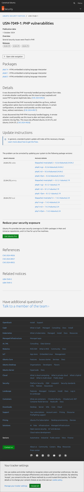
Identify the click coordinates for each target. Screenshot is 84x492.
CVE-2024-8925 (38, 98)
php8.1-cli (39, 189)
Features (33, 359)
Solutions (6, 425)
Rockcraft (54, 402)
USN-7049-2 (7, 279)
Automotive (34, 438)
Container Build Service (39, 402)
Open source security (38, 429)
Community (55, 349)
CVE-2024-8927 (30, 110)
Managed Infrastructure (60, 425)
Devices (73, 420)
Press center (35, 450)
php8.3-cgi (39, 167)
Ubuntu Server (8, 370)
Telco (64, 438)
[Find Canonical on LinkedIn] (43, 456)
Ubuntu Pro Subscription (39, 420)
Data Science (45, 344)
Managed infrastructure (12, 338)
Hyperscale (34, 370)
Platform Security (37, 383)
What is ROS (44, 349)
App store (34, 354)
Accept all (35, 486)
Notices (39, 386)
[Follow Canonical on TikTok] (60, 456)
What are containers (38, 399)
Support (40, 322)
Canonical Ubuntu (8, 3)
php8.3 (5, 77)
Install (32, 322)
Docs (64, 328)
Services (56, 359)
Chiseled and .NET (70, 399)
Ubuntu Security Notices (14, 16)
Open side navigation (14, 57)
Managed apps (35, 338)
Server (41, 407)
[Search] (74, 3)
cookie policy (57, 480)
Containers (7, 399)
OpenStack (7, 322)
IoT (4, 354)
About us (33, 447)
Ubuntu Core (8, 359)
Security (6, 383)
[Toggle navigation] (80, 8)
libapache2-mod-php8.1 (44, 180)
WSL (47, 407)
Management (60, 354)
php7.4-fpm (39, 211)
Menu (80, 3)
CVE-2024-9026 (24, 122)
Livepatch (55, 383)
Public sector (55, 438)
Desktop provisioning (59, 420)
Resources (74, 333)
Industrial (44, 438)
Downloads (7, 407)
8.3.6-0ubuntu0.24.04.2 (64, 163)
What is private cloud (59, 375)
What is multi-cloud (43, 378)
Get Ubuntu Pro (10, 236)
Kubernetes (7, 333)
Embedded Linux (46, 354)
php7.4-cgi (39, 202)
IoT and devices (54, 429)
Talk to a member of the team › (26, 306)
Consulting (56, 328)
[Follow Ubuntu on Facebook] (37, 456)
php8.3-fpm (39, 176)
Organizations (35, 365)
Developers (47, 365)
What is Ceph (35, 328)
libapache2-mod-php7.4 (44, 198)
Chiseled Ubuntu (54, 399)
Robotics (6, 349)
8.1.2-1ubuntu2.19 (62, 180)
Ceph (5, 328)
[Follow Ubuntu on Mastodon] (32, 456)
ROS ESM (33, 349)
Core (53, 407)
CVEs (32, 386)
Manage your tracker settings (15, 486)
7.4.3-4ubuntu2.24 (62, 198)
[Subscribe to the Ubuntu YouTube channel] (54, 456)
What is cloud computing (39, 375)
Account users (51, 412)
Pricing (62, 412)
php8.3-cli (39, 172)
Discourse (70, 412)
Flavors (57, 365)
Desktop (33, 407)
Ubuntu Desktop (9, 365)
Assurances (48, 386)
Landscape (7, 391)
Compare (52, 391)
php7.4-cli (39, 207)
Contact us (8, 447)
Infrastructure (44, 425)
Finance (70, 438)
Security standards (68, 383)
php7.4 (5, 69)
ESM (47, 383)
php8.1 (5, 73)
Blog (59, 447)
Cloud (5, 375)
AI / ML (5, 344)
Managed (46, 328)
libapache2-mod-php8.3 (44, 163)
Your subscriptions (37, 412)
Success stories (45, 359)
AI (31, 425)
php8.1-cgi (39, 185)
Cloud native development (40, 432)
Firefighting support (38, 415)
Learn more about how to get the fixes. (23, 142)
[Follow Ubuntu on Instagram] (49, 456)
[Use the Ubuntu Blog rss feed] (66, 456)
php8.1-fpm (39, 193)
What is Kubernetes (37, 333)
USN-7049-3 (7, 283)
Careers (53, 447)
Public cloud (58, 378)
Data (35, 425)
